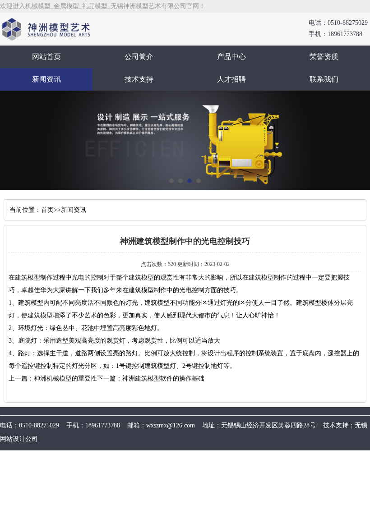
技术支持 (139, 79)
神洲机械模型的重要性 (65, 378)
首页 (47, 209)
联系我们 (324, 79)
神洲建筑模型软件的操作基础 (163, 378)
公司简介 (139, 56)
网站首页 (46, 56)
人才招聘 (231, 79)
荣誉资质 (324, 56)
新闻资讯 (46, 79)
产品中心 (231, 56)
